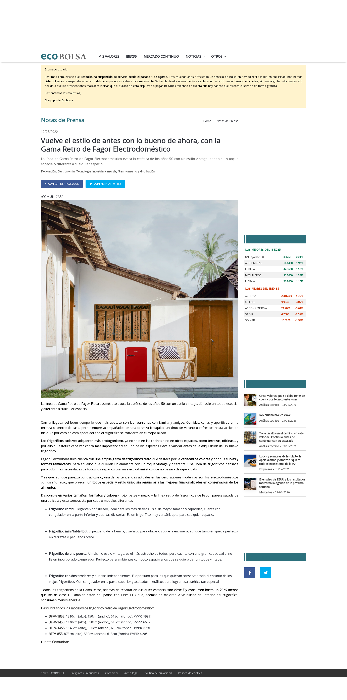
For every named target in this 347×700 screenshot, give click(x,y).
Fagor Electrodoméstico (59, 459)
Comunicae (60, 642)
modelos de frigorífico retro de (94, 608)
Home (207, 121)
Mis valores (108, 56)
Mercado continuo (161, 56)
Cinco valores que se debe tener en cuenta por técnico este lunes (282, 397)
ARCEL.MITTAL (253, 263)
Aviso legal (131, 673)
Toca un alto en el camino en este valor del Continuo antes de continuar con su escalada (281, 436)
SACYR (249, 314)
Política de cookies (190, 673)
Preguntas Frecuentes (84, 673)
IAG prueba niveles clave (275, 415)
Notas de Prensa (227, 121)
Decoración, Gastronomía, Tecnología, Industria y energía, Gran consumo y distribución (98, 171)
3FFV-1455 (56, 622)
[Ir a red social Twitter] (265, 572)
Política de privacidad (158, 673)
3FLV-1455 (57, 628)
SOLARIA (250, 320)
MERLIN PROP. (253, 275)
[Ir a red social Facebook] (249, 572)
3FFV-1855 (56, 616)
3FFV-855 (56, 634)
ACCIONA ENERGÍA (256, 308)
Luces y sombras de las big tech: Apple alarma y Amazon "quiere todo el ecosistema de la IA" (280, 459)
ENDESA (250, 269)
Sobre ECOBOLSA (52, 673)
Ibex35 (131, 56)
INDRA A (250, 281)
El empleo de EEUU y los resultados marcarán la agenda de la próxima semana (282, 482)
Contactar (111, 673)
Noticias (193, 56)
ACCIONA (250, 296)
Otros (216, 56)
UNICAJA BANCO (254, 257)
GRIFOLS (250, 302)
